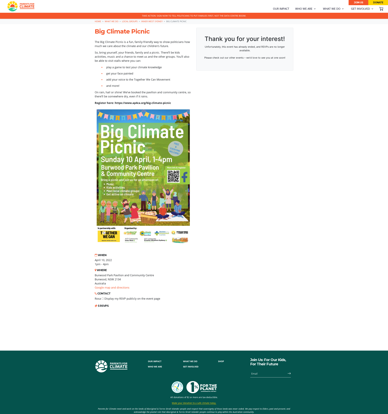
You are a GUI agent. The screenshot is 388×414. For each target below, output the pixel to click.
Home (98, 21)
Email (254, 373)
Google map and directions (112, 287)
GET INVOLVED (190, 366)
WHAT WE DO (190, 361)
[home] (21, 6)
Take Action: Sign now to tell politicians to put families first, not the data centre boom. (194, 15)
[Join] (288, 373)
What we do (111, 21)
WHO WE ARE (155, 366)
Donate (378, 2)
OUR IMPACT (154, 361)
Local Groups (130, 21)
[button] (305, 8)
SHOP (221, 361)
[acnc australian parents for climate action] (178, 387)
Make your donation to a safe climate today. (194, 403)
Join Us (358, 2)
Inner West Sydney (152, 21)
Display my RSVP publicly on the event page (132, 298)
